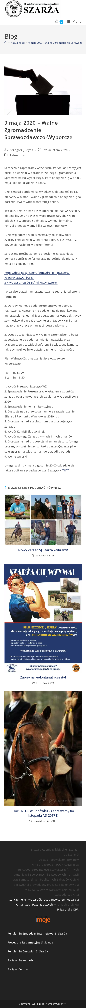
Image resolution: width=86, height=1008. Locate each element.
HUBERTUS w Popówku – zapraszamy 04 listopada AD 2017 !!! (43, 813)
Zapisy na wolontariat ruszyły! (43, 677)
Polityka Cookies (18, 969)
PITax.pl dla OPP (67, 909)
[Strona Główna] (5, 42)
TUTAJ (66, 470)
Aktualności (18, 155)
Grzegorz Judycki (22, 150)
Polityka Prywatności (20, 960)
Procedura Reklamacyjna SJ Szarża (30, 942)
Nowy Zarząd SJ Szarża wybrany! (43, 550)
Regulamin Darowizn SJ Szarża (27, 951)
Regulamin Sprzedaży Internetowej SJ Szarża (37, 933)
